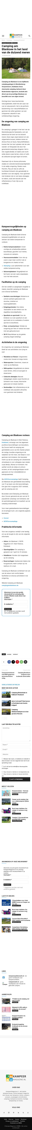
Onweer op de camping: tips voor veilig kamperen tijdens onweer (20, 801)
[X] (13, 662)
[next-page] (6, 718)
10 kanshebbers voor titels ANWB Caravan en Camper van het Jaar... (21, 902)
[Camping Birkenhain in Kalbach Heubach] (6, 695)
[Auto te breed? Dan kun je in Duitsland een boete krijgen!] (6, 703)
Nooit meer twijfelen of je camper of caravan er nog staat (19, 810)
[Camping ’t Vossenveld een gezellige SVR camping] (6, 820)
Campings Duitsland (19, 40)
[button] (3, 36)
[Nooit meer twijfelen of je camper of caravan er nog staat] (6, 811)
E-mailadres (9, 604)
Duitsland (15, 43)
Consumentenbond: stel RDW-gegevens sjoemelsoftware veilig (8, 675)
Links (5, 1119)
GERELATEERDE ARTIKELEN (11, 684)
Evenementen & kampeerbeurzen (20, 930)
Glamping (7, 266)
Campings (9, 40)
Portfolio (22, 1121)
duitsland (15, 654)
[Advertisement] (16, 17)
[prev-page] (3, 718)
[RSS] (18, 1113)
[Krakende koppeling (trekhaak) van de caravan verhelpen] (6, 1026)
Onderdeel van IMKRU (16, 1123)
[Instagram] (9, 1112)
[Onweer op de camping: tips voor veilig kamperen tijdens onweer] (6, 801)
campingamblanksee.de (10, 585)
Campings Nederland (17, 821)
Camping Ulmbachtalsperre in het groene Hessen (20, 712)
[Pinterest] (17, 662)
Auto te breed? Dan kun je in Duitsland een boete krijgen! (21, 703)
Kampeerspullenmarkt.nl (16, 976)
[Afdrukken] (25, 662)
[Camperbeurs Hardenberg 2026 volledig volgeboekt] (6, 929)
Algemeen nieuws (4, 705)
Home (3, 40)
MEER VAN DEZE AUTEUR (10, 688)
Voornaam (8, 599)
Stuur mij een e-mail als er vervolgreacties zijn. (17, 772)
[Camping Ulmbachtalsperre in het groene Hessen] (6, 712)
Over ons (11, 1119)
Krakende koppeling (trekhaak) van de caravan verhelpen (19, 1026)
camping (9, 654)
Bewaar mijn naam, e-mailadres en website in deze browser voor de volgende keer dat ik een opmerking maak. (16, 760)
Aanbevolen (15, 794)
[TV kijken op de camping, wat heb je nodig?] (6, 1001)
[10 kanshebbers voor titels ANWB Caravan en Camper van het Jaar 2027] (6, 903)
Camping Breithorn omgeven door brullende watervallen (23, 674)
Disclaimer (23, 1119)
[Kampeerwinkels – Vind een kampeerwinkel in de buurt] (6, 793)
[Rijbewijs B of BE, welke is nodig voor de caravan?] (6, 1009)
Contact (17, 1119)
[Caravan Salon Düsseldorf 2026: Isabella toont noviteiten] (6, 921)
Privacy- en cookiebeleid (12, 1121)
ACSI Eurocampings (11, 479)
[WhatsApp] (21, 662)
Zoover (6, 518)
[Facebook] (9, 662)
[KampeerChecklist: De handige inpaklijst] (6, 1018)
